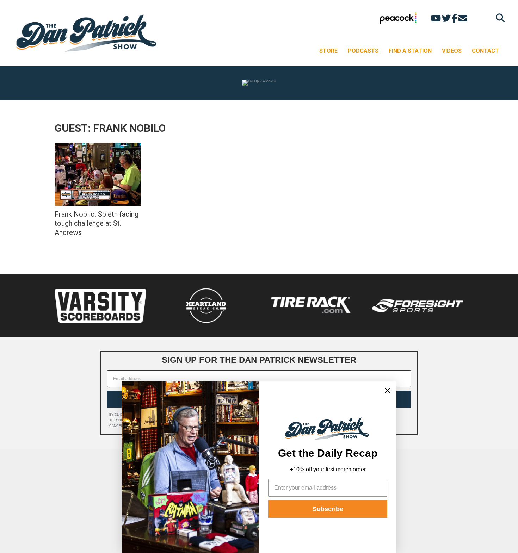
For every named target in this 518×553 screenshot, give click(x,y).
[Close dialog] (387, 390)
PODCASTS (363, 51)
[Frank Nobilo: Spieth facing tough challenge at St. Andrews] (98, 174)
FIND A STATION (410, 51)
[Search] (498, 18)
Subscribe (328, 508)
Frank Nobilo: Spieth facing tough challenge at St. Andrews (96, 223)
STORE (328, 51)
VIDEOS (452, 51)
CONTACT (485, 51)
